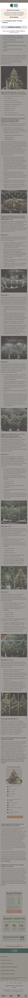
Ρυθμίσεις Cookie (11, 20)
